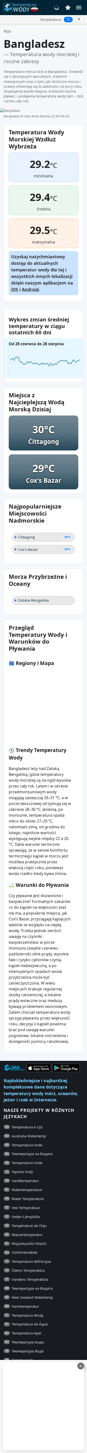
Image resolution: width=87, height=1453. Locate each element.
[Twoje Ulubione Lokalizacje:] (67, 7)
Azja (7, 31)
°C (68, 19)
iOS (14, 289)
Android (30, 289)
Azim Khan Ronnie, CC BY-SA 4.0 (46, 116)
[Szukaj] (56, 7)
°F (79, 19)
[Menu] (78, 7)
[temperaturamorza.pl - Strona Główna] (22, 7)
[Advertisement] (43, 1406)
